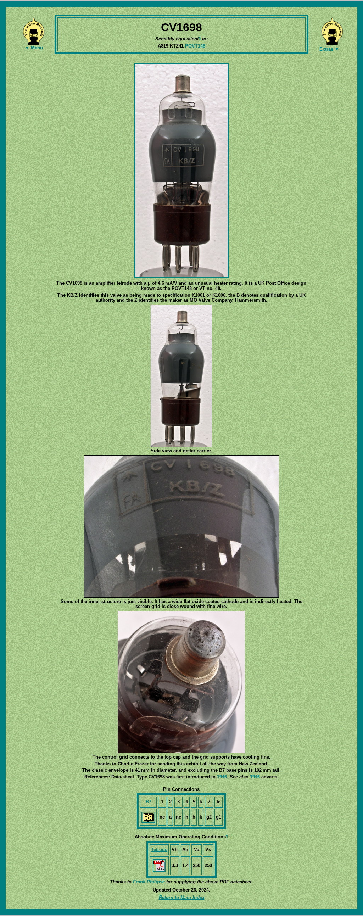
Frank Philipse (149, 881)
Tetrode (159, 849)
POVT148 (195, 46)
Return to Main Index (182, 897)
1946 (222, 777)
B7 (148, 801)
